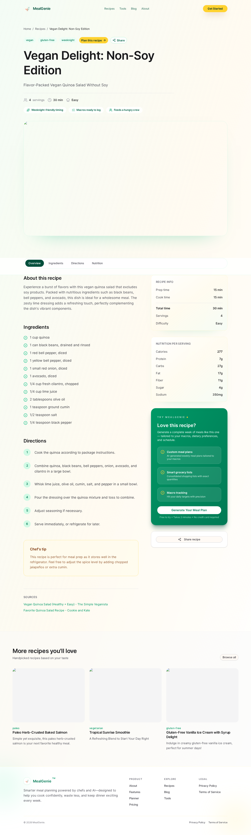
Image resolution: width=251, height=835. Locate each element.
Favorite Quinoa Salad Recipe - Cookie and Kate (57, 610)
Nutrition (97, 263)
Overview (34, 263)
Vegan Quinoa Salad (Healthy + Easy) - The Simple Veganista (66, 604)
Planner (134, 798)
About (145, 8)
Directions (77, 263)
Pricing (133, 804)
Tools (122, 8)
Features (134, 792)
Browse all (229, 657)
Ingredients (56, 263)
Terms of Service (210, 792)
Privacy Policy (208, 785)
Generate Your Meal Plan (189, 510)
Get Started (215, 8)
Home (27, 28)
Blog (134, 8)
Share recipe (192, 539)
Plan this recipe (91, 40)
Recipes (109, 8)
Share (121, 40)
